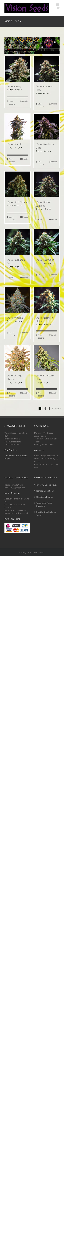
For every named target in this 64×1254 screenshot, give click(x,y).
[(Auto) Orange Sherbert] (17, 358)
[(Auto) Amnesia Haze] (46, 69)
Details (25, 101)
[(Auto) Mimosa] (17, 300)
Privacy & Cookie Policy (46, 485)
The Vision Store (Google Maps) (15, 457)
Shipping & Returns (44, 497)
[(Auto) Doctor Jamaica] (46, 184)
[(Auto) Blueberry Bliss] (46, 126)
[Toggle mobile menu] (58, 4)
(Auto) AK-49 (14, 86)
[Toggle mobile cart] (58, 7)
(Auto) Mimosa (15, 317)
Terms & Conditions (45, 491)
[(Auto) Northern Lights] (46, 300)
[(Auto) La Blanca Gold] (17, 242)
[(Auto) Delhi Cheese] (17, 184)
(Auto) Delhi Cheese (17, 202)
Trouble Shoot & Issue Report (46, 513)
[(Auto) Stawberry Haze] (46, 358)
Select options (12, 102)
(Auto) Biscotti (14, 144)
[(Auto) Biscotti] (17, 126)
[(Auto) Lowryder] (46, 242)
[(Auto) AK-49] (17, 69)
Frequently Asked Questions (44, 504)
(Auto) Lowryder (45, 259)
